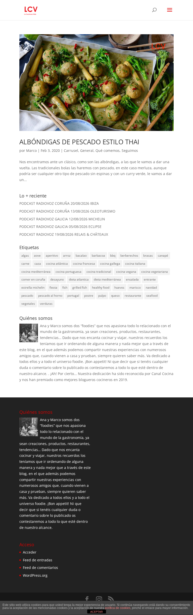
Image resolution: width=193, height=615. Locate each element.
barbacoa (98, 255)
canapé (163, 255)
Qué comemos (107, 150)
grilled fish (79, 287)
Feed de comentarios (40, 567)
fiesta (53, 287)
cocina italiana (135, 263)
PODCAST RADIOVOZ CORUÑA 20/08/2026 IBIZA (59, 203)
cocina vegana (126, 271)
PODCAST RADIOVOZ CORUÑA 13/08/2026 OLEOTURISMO (67, 211)
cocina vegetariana (154, 271)
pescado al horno (50, 295)
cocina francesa (84, 263)
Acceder (29, 552)
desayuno (57, 279)
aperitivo (52, 255)
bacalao (81, 255)
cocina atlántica (57, 263)
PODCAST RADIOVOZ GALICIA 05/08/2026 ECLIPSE (60, 226)
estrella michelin (32, 287)
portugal (73, 295)
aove (37, 255)
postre (88, 295)
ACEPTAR (96, 611)
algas (25, 255)
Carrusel (71, 150)
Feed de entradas (37, 560)
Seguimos (130, 150)
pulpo (102, 295)
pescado (27, 295)
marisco (135, 287)
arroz (67, 255)
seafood (152, 295)
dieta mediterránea (107, 279)
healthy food (100, 287)
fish (64, 287)
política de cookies (117, 608)
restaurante (133, 295)
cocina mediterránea (36, 271)
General (86, 150)
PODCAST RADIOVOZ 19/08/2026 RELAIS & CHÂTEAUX (63, 234)
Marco (31, 150)
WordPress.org (35, 575)
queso (115, 295)
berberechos (129, 255)
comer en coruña (33, 279)
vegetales (28, 303)
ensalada (132, 279)
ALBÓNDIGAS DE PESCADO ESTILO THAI (79, 141)
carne (25, 263)
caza (37, 263)
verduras (46, 303)
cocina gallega (110, 263)
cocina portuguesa (68, 271)
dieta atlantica (79, 279)
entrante (150, 279)
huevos (119, 287)
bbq (112, 255)
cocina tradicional (98, 271)
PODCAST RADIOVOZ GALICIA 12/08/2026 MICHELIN (62, 219)
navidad (151, 287)
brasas (148, 255)
